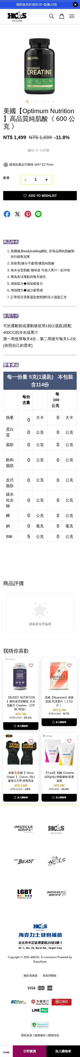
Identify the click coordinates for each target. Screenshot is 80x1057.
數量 (6, 177)
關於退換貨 (31, 975)
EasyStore (40, 961)
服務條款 (40, 1035)
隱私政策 (26, 1035)
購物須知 (53, 1035)
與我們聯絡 (50, 975)
